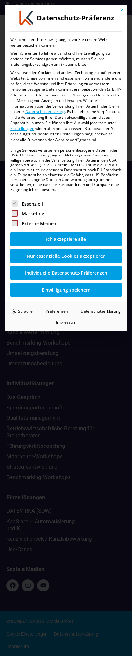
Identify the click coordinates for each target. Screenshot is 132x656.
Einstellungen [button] (22, 128)
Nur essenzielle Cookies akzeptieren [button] (66, 256)
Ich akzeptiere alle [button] (66, 239)
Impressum (66, 322)
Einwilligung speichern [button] (66, 290)
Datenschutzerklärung (45, 111)
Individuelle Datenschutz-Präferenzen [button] (66, 273)
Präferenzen (57, 311)
